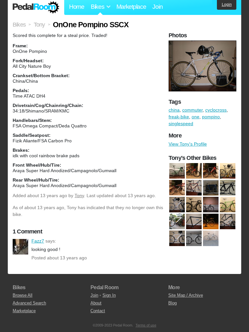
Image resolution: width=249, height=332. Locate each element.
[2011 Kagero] (227, 170)
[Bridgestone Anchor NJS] (210, 187)
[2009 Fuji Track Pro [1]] (193, 170)
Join (157, 6)
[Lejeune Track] (193, 221)
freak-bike (179, 116)
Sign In (109, 295)
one (195, 116)
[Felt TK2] (193, 204)
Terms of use (146, 325)
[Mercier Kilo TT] (210, 221)
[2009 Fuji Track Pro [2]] (210, 170)
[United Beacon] (227, 221)
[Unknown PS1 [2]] (210, 238)
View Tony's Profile (188, 144)
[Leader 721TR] (177, 221)
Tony (79, 195)
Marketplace (131, 6)
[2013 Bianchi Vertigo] (177, 187)
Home (76, 6)
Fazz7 (20, 247)
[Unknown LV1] (177, 238)
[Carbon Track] (227, 187)
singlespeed (181, 123)
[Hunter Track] (227, 204)
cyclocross (216, 110)
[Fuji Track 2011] (210, 204)
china (174, 110)
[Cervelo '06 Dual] (177, 204)
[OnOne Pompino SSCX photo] (203, 43)
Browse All (22, 295)
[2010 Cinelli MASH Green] (177, 170)
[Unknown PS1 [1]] (193, 238)
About (95, 303)
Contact (97, 310)
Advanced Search (29, 303)
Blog (172, 303)
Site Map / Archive (185, 295)
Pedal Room (36, 7)
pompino (211, 116)
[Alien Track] (193, 187)
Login (227, 4)
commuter (192, 110)
